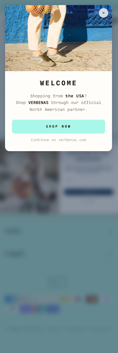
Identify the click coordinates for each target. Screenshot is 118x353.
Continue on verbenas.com (58, 140)
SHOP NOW (58, 126)
